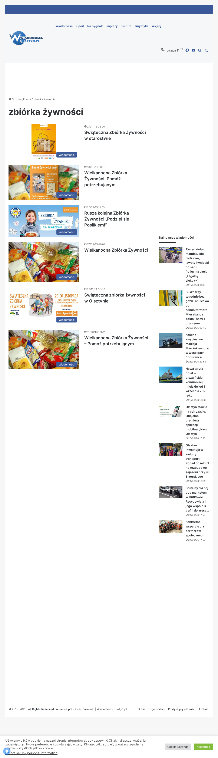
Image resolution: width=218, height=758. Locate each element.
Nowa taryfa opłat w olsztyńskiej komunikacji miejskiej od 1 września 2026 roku (196, 382)
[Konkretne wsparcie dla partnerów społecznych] (170, 526)
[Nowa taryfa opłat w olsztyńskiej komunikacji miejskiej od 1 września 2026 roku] (170, 375)
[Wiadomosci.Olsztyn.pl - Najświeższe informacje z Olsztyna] (27, 38)
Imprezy (112, 26)
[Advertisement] (184, 161)
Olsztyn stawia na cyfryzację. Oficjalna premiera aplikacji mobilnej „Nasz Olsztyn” (197, 420)
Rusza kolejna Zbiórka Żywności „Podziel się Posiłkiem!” (106, 219)
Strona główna (21, 99)
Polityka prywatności (181, 709)
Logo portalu (156, 709)
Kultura (126, 26)
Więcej (156, 26)
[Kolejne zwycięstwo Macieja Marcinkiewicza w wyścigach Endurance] (170, 340)
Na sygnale (95, 26)
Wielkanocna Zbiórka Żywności (116, 250)
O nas (141, 709)
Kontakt (203, 709)
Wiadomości (64, 26)
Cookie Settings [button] (177, 746)
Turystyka (141, 26)
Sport (80, 26)
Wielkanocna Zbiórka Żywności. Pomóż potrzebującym (105, 178)
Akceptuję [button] (203, 746)
